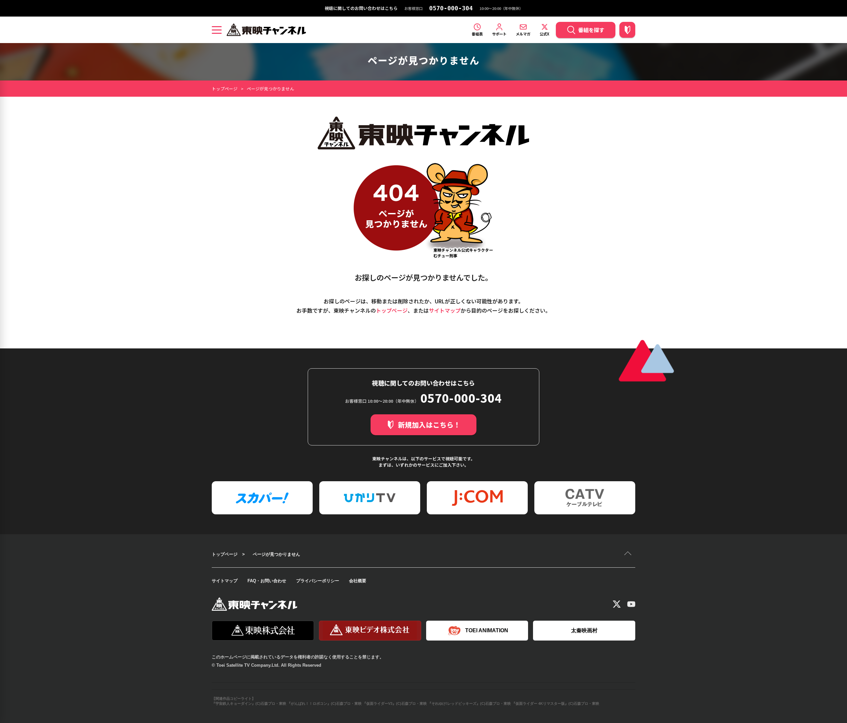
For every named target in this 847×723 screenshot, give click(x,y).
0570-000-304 (451, 8)
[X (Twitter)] (617, 604)
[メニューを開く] (217, 30)
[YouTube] (631, 604)
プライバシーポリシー (317, 580)
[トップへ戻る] (628, 554)
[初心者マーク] (627, 30)
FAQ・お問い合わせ (266, 580)
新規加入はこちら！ (429, 425)
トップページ (225, 88)
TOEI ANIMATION (486, 630)
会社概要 (357, 580)
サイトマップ (445, 310)
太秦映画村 (584, 630)
